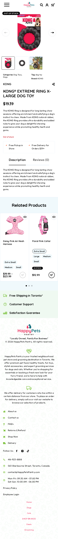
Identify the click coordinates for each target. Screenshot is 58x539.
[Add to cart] (52, 275)
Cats (29, 513)
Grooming (29, 530)
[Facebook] (16, 451)
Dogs (5, 77)
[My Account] (47, 5)
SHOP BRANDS (29, 519)
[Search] (41, 5)
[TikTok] (28, 451)
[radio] (10, 262)
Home (29, 502)
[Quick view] (24, 216)
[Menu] (6, 4)
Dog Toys (17, 74)
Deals (29, 524)
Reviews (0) (41, 160)
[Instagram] (22, 451)
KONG (40, 78)
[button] (26, 285)
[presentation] (5, 32)
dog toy (39, 74)
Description (17, 160)
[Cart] (53, 5)
